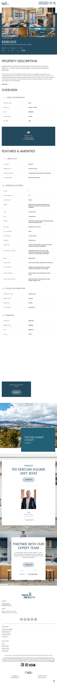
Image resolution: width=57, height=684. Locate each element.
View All (42, 32)
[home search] (50, 3)
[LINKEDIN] (28, 619)
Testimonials (5, 651)
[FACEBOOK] (21, 619)
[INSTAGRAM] (24, 619)
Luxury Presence (15, 677)
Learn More (51, 661)
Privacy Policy (42, 677)
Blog (3, 643)
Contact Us (5, 636)
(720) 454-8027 (43, 3)
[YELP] (32, 619)
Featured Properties (7, 629)
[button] (28, 565)
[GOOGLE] (35, 619)
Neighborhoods (6, 632)
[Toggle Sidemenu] (54, 3)
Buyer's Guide (5, 646)
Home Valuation (6, 634)
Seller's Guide (5, 648)
